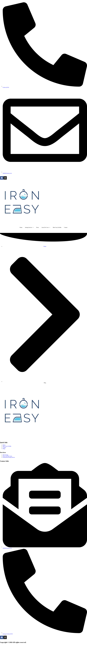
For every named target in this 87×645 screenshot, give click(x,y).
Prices (37, 227)
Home (21, 227)
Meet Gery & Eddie (57, 227)
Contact (65, 227)
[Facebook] (1, 178)
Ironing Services (28, 227)
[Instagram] (5, 178)
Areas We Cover (45, 227)
